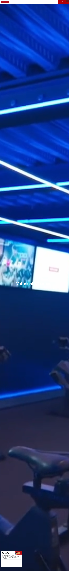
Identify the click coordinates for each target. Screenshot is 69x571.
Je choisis (11, 565)
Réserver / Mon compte (62, 2)
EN (67, 3)
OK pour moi (19, 565)
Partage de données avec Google (7, 561)
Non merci (4, 565)
